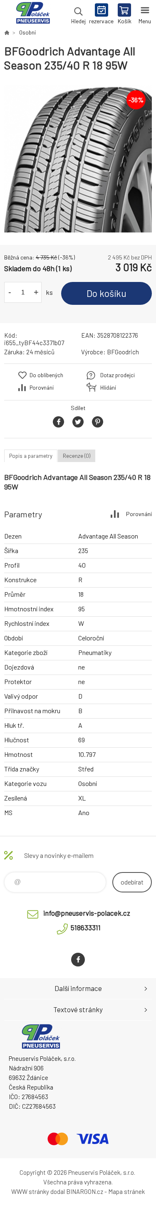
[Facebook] (78, 959)
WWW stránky (30, 1191)
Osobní (27, 32)
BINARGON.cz (84, 1191)
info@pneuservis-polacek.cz (86, 913)
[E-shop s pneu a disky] (6, 32)
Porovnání (42, 387)
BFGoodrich (123, 352)
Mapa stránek (126, 1191)
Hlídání (108, 387)
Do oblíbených (46, 375)
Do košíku (106, 293)
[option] (78, 158)
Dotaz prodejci (117, 375)
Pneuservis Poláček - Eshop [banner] (32, 14)
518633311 (86, 927)
